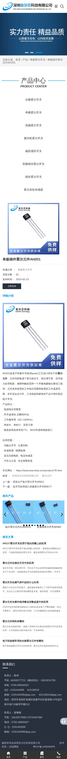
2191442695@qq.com (23, 694)
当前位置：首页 (12, 59)
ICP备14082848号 (45, 746)
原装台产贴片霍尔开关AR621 (28, 481)
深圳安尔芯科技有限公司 (25, 475)
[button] (26, 52)
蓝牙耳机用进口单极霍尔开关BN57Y (32, 486)
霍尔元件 (47, 475)
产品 (25, 59)
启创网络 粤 (22, 746)
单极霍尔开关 (37, 59)
